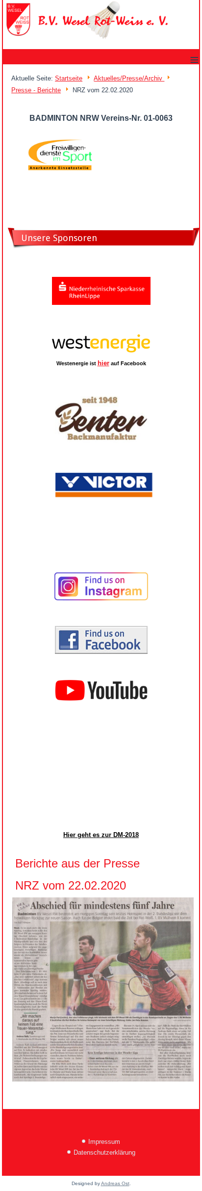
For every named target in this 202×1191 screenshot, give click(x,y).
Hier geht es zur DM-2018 (101, 835)
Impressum (104, 1141)
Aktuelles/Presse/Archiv (129, 78)
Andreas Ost (115, 1183)
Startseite (68, 78)
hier (103, 363)
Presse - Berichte (36, 90)
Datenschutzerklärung (104, 1152)
